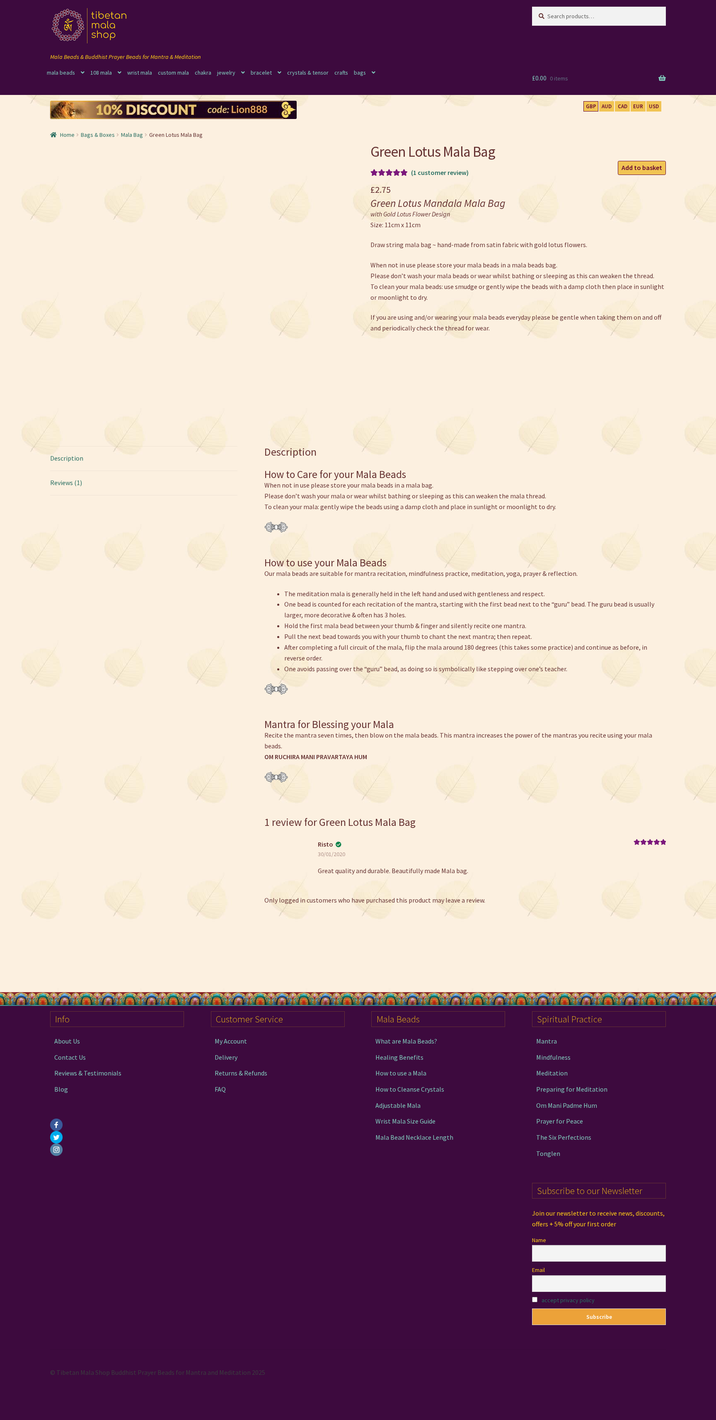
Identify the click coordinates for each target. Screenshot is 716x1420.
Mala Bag (132, 134)
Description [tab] (66, 458)
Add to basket (642, 167)
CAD (622, 106)
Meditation (552, 1073)
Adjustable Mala (398, 1105)
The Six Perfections (563, 1137)
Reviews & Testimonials (87, 1073)
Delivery (226, 1057)
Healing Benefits (399, 1057)
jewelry (226, 72)
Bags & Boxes (98, 134)
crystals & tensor (308, 72)
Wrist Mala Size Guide (405, 1121)
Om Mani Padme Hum (566, 1105)
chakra (203, 72)
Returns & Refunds (241, 1073)
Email (538, 1270)
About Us (67, 1041)
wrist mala (139, 72)
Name (539, 1240)
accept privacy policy (568, 1300)
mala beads (61, 72)
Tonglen (548, 1153)
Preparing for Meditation (571, 1089)
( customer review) (440, 172)
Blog (61, 1089)
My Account (231, 1041)
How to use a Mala (400, 1073)
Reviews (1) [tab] (66, 482)
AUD (607, 106)
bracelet (261, 72)
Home (67, 134)
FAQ (220, 1089)
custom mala (173, 72)
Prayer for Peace (559, 1121)
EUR (638, 106)
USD (654, 106)
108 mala (101, 72)
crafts (341, 72)
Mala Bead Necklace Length (414, 1137)
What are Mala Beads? (406, 1041)
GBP (591, 106)
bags (360, 72)
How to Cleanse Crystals (409, 1089)
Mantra (546, 1041)
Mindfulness (553, 1057)
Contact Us (70, 1057)
